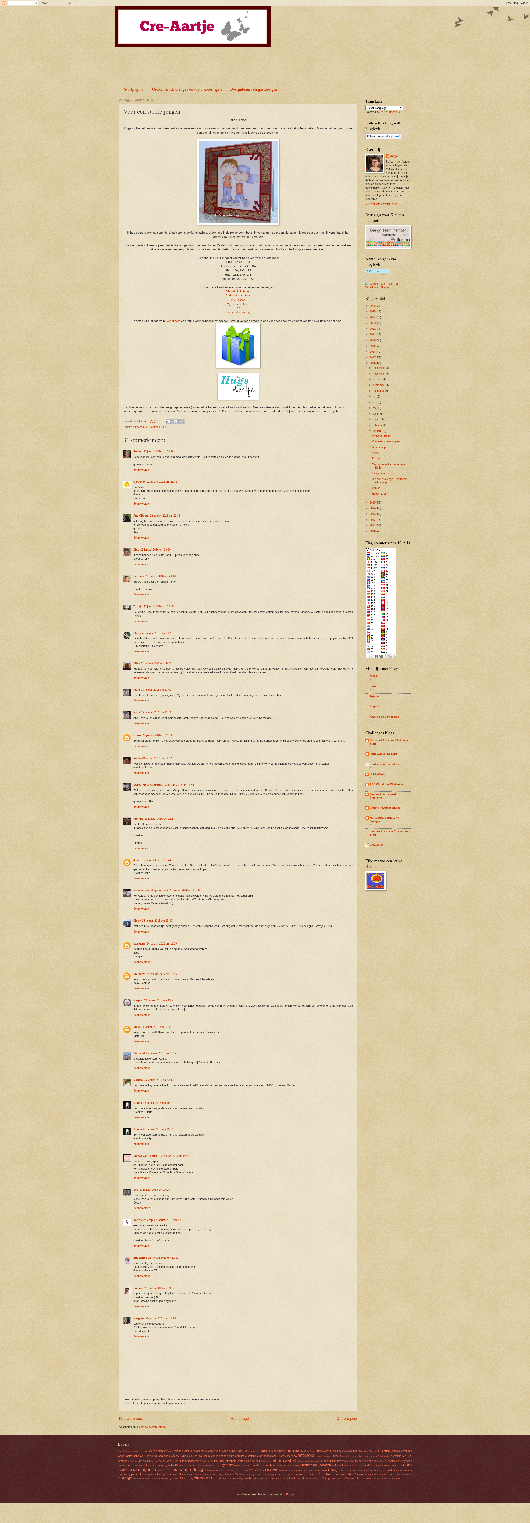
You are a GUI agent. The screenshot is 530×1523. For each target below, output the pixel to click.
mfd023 (258, 1470)
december (379, 367)
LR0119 (407, 1465)
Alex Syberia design (178, 1451)
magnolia (147, 1469)
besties (357, 1450)
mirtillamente (284, 1470)
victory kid (316, 1478)
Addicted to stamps (238, 295)
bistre (365, 1451)
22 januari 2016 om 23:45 (158, 606)
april (376, 413)
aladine (162, 1451)
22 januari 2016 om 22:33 (165, 515)
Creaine (138, 1288)
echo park (218, 1461)
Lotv (400, 1465)
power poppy (216, 1474)
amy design (214, 1451)
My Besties (238, 299)
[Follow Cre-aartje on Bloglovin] (383, 138)
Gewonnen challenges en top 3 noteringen (187, 89)
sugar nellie (138, 1478)
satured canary (262, 1474)
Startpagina (133, 89)
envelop (267, 1461)
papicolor (137, 1474)
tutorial (308, 1478)
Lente (375, 452)
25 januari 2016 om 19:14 (158, 1102)
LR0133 (122, 1470)
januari (377, 431)
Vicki (136, 1026)
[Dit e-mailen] (168, 421)
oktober (378, 379)
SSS (238, 308)
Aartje (394, 156)
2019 (373, 345)
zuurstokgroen (394, 1478)
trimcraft (299, 1478)
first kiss (341, 1461)
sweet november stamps (156, 1478)
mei (375, 408)
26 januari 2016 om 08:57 (175, 1155)
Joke (136, 860)
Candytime (378, 473)
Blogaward (374, 1451)
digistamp (132, 1461)
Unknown (139, 973)
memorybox (237, 1470)
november (379, 373)
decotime (396, 1456)
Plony (137, 633)
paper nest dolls (404, 1470)
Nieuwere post (131, 1419)
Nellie (137, 758)
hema (198, 1465)
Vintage (326, 1478)
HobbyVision (378, 774)
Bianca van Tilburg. (145, 1155)
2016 (373, 363)
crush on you (370, 1456)
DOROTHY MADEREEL (148, 784)
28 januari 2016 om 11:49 (163, 1257)
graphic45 (172, 1465)
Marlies (138, 1079)
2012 (373, 519)
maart (377, 419)
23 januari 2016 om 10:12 (156, 712)
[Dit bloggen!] (172, 421)
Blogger (290, 1494)
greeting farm (186, 1465)
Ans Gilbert (141, 515)
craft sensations (267, 1455)
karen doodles (253, 1465)
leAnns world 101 (364, 1465)
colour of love (195, 1456)
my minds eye (348, 1470)
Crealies (338, 1456)
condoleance (211, 1456)
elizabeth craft (234, 1461)
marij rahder (213, 1470)
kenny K (267, 1465)
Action (153, 1450)
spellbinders (346, 1474)
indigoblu (213, 1465)
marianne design (189, 1469)
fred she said (371, 1461)
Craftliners (173, 320)
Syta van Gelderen (179, 1478)
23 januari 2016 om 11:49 (179, 784)
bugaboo (397, 1451)
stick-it (409, 1474)
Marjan (138, 1000)
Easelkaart (205, 1461)
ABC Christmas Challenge (386, 784)
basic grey (311, 1451)
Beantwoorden (141, 469)
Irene (373, 686)
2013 (373, 514)
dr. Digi (174, 1461)
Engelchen (140, 1257)
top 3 (292, 1478)
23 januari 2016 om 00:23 (157, 633)
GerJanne (139, 481)
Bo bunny (385, 1450)
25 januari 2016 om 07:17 (161, 1053)
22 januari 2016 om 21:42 (162, 481)
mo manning (297, 1470)
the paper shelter (258, 1478)
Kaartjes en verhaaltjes (384, 716)
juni (375, 402)
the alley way (241, 1478)
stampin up (385, 1474)
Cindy (137, 920)
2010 (373, 531)
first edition (328, 1461)
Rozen (376, 458)
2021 (373, 334)
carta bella (132, 1455)
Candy (121, 1456)
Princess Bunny (381, 435)
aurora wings (276, 1451)
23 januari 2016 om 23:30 (157, 920)
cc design (152, 1456)
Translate (394, 111)
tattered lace (202, 1478)
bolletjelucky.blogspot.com (150, 890)
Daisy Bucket (384, 1456)
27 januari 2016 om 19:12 (169, 1220)
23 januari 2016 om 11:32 (157, 758)
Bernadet (139, 1053)
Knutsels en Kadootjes (384, 764)
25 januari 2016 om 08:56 (159, 1079)
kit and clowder (294, 1465)
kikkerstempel (279, 1465)
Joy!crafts (226, 1465)
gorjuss (161, 1465)
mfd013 (249, 1470)
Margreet (139, 1318)
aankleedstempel (140, 1451)
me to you (224, 1470)
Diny (136, 549)
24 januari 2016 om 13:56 (159, 1000)
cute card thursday (238, 312)
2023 (373, 323)
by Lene (407, 1451)
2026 (373, 305)
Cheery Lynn (178, 1455)
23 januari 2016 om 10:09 (156, 689)
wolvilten (377, 1478)
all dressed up (198, 1450)
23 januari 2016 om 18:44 (156, 860)
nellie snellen (364, 1470)
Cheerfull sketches (238, 291)
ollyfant (391, 1470)
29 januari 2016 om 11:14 (161, 1318)
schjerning (275, 1474)
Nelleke (374, 676)
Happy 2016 (379, 493)
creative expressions (353, 1456)
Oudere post (347, 1419)
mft (164, 426)
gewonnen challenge (144, 1465)
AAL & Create (124, 1451)
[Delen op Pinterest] (183, 421)
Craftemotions (285, 1456)
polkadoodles (200, 1474)
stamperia (373, 1474)
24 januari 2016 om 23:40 (156, 1026)
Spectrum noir (328, 1474)
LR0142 (132, 1470)
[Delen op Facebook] (179, 421)
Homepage (240, 1419)
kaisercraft (239, 1465)
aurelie (263, 1450)
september (379, 385)
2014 (373, 508)
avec (303, 1451)
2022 (373, 328)
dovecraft (164, 1461)
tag (191, 1478)
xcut (384, 1478)
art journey (253, 1451)
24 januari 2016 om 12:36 (162, 973)
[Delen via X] (175, 421)
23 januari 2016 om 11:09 (157, 735)
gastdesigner (395, 1461)
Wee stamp (338, 1478)
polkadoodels (184, 1474)
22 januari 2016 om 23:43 (160, 576)
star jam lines (399, 1474)
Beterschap (379, 447)
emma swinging (253, 1461)
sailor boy (249, 1474)
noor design (380, 1470)
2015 (373, 502)
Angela (374, 706)
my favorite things (327, 1470)
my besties (310, 1470)
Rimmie (138, 818)
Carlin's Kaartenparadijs (385, 807)
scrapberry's (299, 1474)
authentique (140, 426)
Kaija (136, 689)
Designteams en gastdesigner (254, 89)
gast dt (383, 1461)
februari (378, 425)
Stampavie (361, 1474)
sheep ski (312, 1474)
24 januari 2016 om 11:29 (162, 943)
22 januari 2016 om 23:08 (155, 549)
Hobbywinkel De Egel (383, 753)
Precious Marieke (234, 1474)
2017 (373, 357)
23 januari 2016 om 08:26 (156, 663)
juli (375, 396)
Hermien (138, 576)
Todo (286, 1478)
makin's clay (164, 1470)
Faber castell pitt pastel (308, 1461)
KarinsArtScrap (143, 1220)
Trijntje (137, 606)
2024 (373, 317)
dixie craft (153, 1461)
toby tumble (275, 1478)
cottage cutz (226, 1455)
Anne (225, 1451)
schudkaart (286, 1474)
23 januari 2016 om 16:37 (160, 818)
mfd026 (267, 1470)
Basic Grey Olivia (327, 1451)
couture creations (245, 1455)
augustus (379, 390)
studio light (125, 1478)
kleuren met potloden (316, 1465)
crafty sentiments (324, 1456)
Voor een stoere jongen (386, 441)
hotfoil (205, 1465)
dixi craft (143, 1461)
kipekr (137, 735)
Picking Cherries (166, 1474)
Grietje (137, 1102)
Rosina (137, 451)
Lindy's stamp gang (386, 1465)
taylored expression (223, 1478)
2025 (373, 311)
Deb (135, 1189)
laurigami (139, 943)
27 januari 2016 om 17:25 (155, 1189)
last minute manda (342, 1465)
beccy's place (344, 1451)
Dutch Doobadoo (189, 1461)
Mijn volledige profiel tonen (381, 203)
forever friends (355, 1461)
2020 (373, 340)
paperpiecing (124, 1474)
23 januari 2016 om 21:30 (184, 890)
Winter (376, 487)
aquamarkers (238, 1450)
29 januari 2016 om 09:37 (159, 1288)
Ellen (136, 663)
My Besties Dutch (238, 304)
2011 (373, 525)
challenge (164, 1455)
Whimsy (349, 1478)
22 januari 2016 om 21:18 (158, 451)
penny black (150, 1474)
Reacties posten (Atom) (151, 1426)
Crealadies (376, 844)
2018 (373, 351)
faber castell (283, 1460)
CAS (143, 1455)
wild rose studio (363, 1478)
